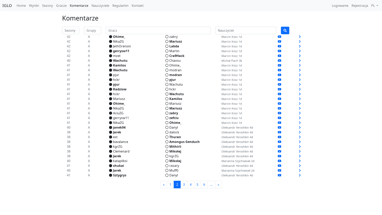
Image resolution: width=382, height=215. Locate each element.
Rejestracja (360, 5)
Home (21, 5)
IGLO (7, 5)
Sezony (47, 5)
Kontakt (138, 5)
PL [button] (373, 5)
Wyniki (34, 5)
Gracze (61, 5)
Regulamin (120, 5)
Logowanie (340, 5)
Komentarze (79, 5)
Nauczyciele (100, 5)
